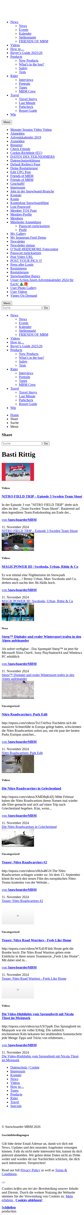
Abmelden (17, 133)
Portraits (24, 83)
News (14, 22)
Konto (14, 199)
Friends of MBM (21, 176)
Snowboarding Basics (25, 276)
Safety (23, 68)
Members (16, 218)
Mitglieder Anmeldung (25, 222)
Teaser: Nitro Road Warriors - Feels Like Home (36, 940)
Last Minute (27, 103)
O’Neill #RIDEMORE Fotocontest (34, 249)
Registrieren (18, 268)
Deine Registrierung (24, 168)
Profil (22, 230)
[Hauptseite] (27, 11)
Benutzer (16, 145)
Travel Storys (28, 99)
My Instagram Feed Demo (28, 237)
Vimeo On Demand (23, 295)
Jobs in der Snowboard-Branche (32, 191)
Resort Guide (28, 110)
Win (13, 114)
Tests (22, 72)
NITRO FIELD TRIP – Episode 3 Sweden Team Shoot (42, 496)
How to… (17, 49)
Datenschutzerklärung (25, 160)
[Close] (3, 1182)
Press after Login (21, 264)
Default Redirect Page (25, 164)
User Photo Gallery (23, 288)
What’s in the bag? (31, 64)
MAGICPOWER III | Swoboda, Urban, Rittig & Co (40, 566)
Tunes (23, 87)
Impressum (17, 187)
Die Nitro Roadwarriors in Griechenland (31, 788)
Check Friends (20, 149)
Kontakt (15, 195)
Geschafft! (17, 183)
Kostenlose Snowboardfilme (29, 203)
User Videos (18, 292)
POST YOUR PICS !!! (26, 260)
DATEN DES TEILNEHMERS (32, 156)
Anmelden (17, 141)
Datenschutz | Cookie (24, 1067)
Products (16, 56)
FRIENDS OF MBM (33, 41)
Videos (15, 45)
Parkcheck (26, 107)
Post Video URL (21, 257)
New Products (28, 60)
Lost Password (20, 207)
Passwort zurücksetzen (34, 226)
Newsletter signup (22, 245)
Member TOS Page (23, 210)
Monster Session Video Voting (31, 129)
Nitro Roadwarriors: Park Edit (24, 714)
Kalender (25, 33)
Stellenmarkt (27, 37)
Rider (14, 76)
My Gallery (18, 234)
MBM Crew (27, 91)
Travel (14, 95)
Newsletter (17, 241)
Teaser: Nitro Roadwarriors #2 (24, 862)
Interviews (26, 80)
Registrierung (19, 272)
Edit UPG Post (20, 172)
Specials (16, 1106)
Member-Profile (21, 214)
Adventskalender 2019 (25, 137)
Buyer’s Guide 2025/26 (26, 53)
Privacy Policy (30, 1170)
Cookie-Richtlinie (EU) (26, 153)
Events (23, 29)
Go (46, 307)
